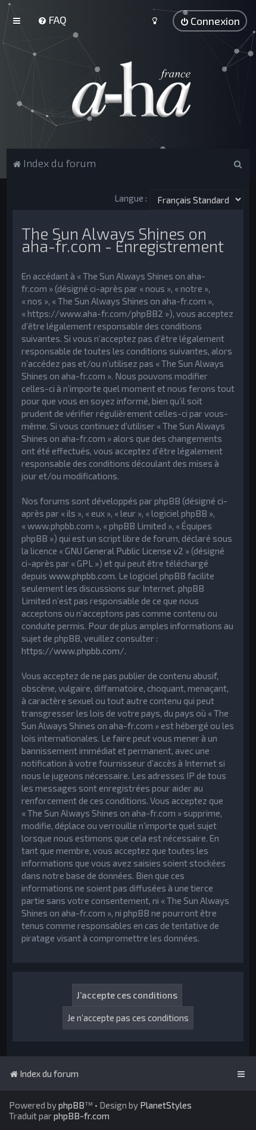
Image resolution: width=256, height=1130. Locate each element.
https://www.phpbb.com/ (72, 650)
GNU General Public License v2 (124, 550)
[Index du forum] (128, 89)
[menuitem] (52, 19)
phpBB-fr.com (82, 1115)
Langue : (130, 198)
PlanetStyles (166, 1105)
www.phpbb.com (82, 575)
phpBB (71, 1105)
